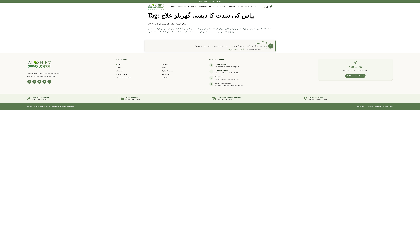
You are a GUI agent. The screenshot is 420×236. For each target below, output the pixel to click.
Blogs (211, 6)
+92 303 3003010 (233, 73)
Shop (119, 67)
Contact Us (234, 6)
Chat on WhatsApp (355, 76)
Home (173, 6)
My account (166, 74)
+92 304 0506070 (220, 79)
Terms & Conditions (374, 106)
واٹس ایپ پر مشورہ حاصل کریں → (235, 49)
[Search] (263, 7)
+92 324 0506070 (220, 73)
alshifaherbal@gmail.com (223, 83)
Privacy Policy (122, 74)
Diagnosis (203, 6)
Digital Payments (248, 6)
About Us (182, 6)
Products (192, 6)
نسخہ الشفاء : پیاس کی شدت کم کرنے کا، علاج (167, 24)
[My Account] (267, 6)
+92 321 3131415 (233, 79)
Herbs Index (222, 6)
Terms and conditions (124, 78)
